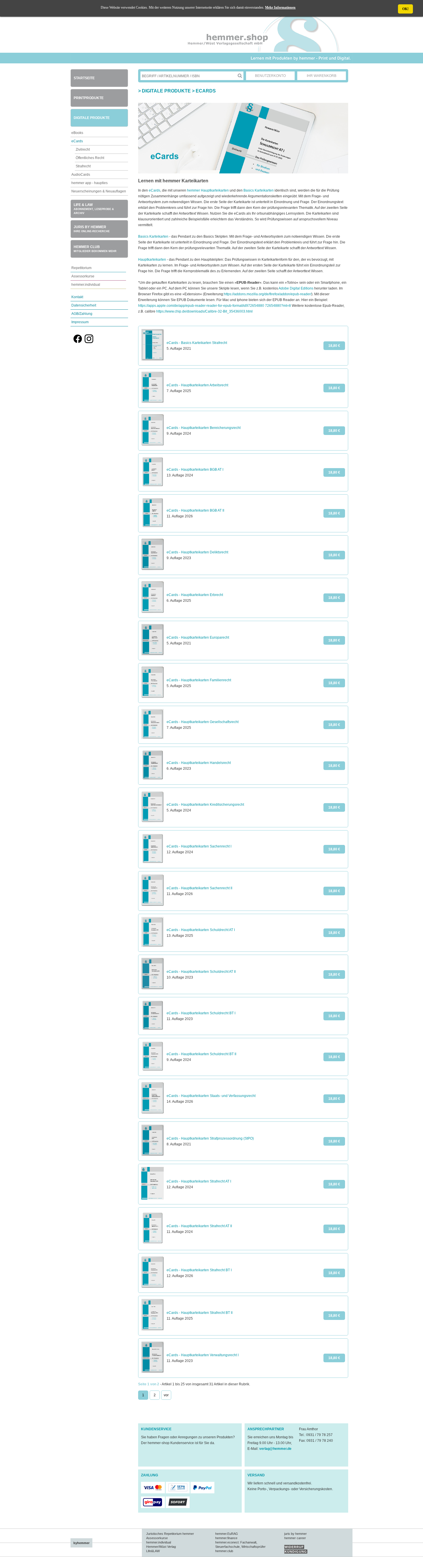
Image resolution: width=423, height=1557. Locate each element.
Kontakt (77, 297)
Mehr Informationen (280, 7)
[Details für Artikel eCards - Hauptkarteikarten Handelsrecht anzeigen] (152, 779)
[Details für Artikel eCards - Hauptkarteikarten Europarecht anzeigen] (152, 654)
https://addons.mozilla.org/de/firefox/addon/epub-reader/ (267, 294)
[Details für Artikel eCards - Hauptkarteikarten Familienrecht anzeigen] (152, 697)
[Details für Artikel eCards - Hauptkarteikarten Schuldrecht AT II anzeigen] (152, 988)
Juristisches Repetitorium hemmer (170, 1533)
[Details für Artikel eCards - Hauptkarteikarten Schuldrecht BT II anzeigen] (152, 1070)
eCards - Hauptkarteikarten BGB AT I (195, 470)
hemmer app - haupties (89, 183)
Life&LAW (153, 1551)
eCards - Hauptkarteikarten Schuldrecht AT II (201, 972)
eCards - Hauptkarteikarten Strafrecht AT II (199, 1226)
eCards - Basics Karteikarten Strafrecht (197, 343)
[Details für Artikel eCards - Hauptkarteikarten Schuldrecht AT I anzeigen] (152, 946)
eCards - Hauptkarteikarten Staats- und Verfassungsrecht (211, 1096)
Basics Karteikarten (258, 190)
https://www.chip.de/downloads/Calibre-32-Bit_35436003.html (204, 311)
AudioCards (80, 175)
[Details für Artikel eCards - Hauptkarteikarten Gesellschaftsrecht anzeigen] (152, 738)
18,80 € (334, 346)
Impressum (80, 322)
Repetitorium (81, 268)
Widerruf (294, 1547)
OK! (405, 9)
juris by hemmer (295, 1533)
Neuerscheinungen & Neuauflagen (98, 191)
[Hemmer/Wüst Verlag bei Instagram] (89, 342)
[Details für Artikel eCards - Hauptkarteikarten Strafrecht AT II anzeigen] (152, 1244)
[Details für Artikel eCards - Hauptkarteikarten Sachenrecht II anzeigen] (152, 905)
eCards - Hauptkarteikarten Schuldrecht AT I (201, 930)
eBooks (77, 133)
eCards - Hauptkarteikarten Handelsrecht (199, 763)
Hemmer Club (95, 249)
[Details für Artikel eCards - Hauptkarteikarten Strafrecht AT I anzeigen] (152, 1198)
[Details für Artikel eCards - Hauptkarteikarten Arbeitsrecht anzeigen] (152, 402)
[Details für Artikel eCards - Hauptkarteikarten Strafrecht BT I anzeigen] (152, 1287)
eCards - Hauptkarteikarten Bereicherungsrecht (204, 428)
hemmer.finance (226, 1538)
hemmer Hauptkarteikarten (208, 190)
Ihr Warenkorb (321, 76)
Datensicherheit (83, 305)
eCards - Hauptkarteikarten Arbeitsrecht (197, 385)
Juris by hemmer (92, 229)
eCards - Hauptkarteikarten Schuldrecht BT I (201, 1013)
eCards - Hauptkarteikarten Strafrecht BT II (200, 1313)
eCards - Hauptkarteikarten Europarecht (198, 637)
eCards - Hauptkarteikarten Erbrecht (195, 595)
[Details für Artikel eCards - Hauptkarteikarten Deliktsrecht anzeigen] (152, 569)
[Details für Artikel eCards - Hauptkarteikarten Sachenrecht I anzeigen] (152, 862)
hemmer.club (224, 1551)
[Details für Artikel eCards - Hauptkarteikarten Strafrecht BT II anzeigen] (152, 1329)
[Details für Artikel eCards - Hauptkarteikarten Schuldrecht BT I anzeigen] (152, 1029)
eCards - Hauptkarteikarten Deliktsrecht (197, 552)
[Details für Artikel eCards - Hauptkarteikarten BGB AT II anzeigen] (152, 526)
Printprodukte (89, 98)
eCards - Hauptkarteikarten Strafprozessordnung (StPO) (210, 1138)
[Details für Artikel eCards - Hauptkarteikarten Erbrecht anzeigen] (152, 612)
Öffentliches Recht (90, 158)
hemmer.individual (85, 285)
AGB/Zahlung (81, 314)
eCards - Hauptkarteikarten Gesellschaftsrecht (203, 722)
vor (166, 1395)
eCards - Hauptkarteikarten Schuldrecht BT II (201, 1054)
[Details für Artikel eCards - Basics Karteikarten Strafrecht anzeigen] (152, 359)
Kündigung (296, 1551)
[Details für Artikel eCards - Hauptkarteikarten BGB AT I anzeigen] (152, 485)
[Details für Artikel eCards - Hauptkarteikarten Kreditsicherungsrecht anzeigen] (152, 821)
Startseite (84, 78)
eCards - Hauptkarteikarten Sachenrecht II (199, 888)
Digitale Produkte (92, 118)
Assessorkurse (82, 276)
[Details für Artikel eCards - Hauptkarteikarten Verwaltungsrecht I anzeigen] (152, 1372)
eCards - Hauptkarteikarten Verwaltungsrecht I (203, 1355)
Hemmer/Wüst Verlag (161, 1546)
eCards (77, 141)
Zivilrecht (83, 149)
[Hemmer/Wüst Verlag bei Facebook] (77, 342)
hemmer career (295, 1538)
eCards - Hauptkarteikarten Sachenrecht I (199, 846)
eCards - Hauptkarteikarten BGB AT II (195, 510)
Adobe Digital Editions (296, 288)
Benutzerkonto (270, 76)
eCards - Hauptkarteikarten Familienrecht (199, 680)
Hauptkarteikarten (152, 260)
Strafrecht (83, 166)
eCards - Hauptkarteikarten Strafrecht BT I (199, 1270)
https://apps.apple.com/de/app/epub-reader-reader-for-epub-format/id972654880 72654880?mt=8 (214, 306)
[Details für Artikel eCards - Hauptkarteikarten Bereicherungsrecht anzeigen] (152, 444)
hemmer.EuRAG (226, 1533)
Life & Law (94, 209)
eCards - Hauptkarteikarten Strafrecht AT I (199, 1181)
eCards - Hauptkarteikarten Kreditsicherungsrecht (205, 805)
